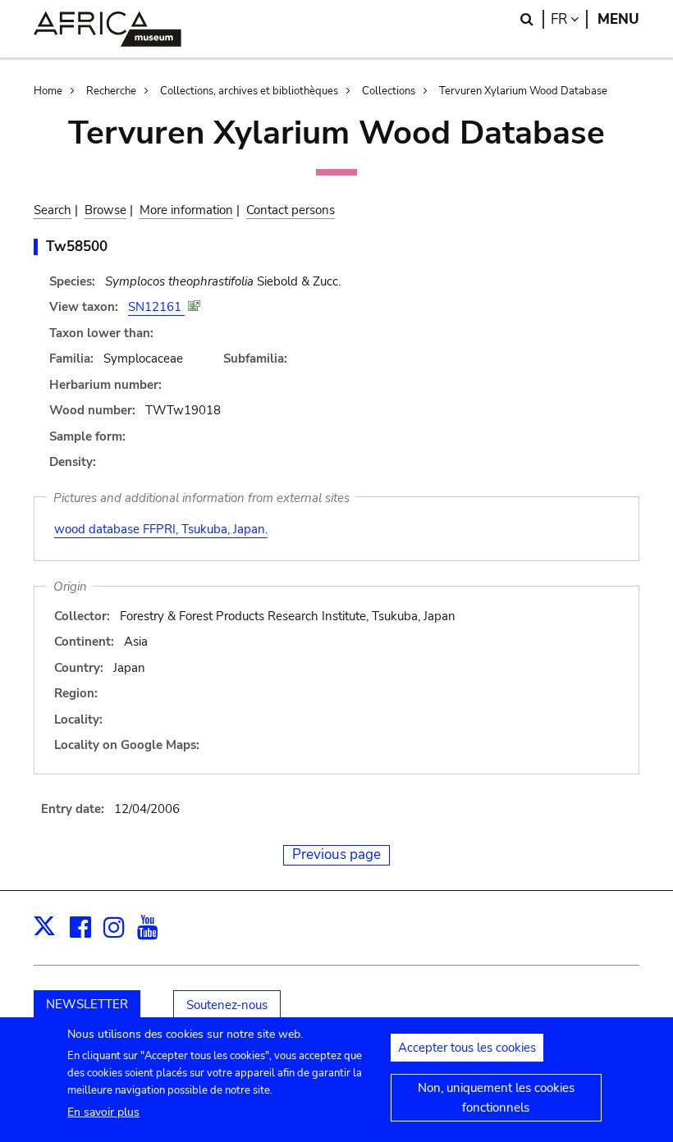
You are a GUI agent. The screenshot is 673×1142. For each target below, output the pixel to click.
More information (186, 210)
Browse (105, 210)
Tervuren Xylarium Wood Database (523, 91)
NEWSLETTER (87, 1004)
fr (569, 19)
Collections (388, 91)
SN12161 (156, 307)
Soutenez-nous (227, 1005)
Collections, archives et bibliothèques (249, 91)
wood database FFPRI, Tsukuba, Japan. (161, 529)
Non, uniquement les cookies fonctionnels (496, 1098)
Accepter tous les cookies (467, 1047)
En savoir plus (103, 1112)
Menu (618, 19)
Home (48, 91)
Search (52, 210)
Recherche (111, 91)
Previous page (336, 854)
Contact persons (290, 210)
